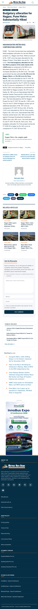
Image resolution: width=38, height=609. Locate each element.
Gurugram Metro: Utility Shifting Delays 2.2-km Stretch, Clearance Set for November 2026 (20, 359)
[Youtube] (3, 490)
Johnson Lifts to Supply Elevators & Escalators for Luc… (20, 329)
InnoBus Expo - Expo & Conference (11, 586)
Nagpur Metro (22, 7)
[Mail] (19, 485)
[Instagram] (8, 485)
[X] (25, 485)
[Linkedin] (14, 485)
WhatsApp (23, 194)
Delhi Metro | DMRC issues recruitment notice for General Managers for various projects (10, 157)
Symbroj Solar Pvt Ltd (7, 561)
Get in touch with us (6, 507)
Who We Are (4, 497)
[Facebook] (3, 485)
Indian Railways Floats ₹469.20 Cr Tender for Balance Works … (19, 334)
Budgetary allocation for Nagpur (15, 147)
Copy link (20, 198)
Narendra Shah (6, 22)
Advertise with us (6, 502)
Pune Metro (14, 10)
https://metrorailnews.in (19, 180)
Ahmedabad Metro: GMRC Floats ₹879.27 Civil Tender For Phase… (20, 339)
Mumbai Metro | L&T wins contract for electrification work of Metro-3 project (27, 156)
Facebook (31, 194)
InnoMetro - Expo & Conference (10, 581)
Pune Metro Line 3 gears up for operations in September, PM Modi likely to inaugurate (20, 390)
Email (13, 198)
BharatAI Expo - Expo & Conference (11, 591)
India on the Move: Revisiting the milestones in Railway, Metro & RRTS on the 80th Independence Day (21, 367)
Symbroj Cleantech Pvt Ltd (8, 567)
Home (4, 7)
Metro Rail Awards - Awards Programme (12, 596)
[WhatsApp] (30, 485)
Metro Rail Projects (12, 7)
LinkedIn (11, 194)
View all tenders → (10, 344)
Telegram (6, 198)
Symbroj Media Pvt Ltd (7, 556)
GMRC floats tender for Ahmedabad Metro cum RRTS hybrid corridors (21, 384)
